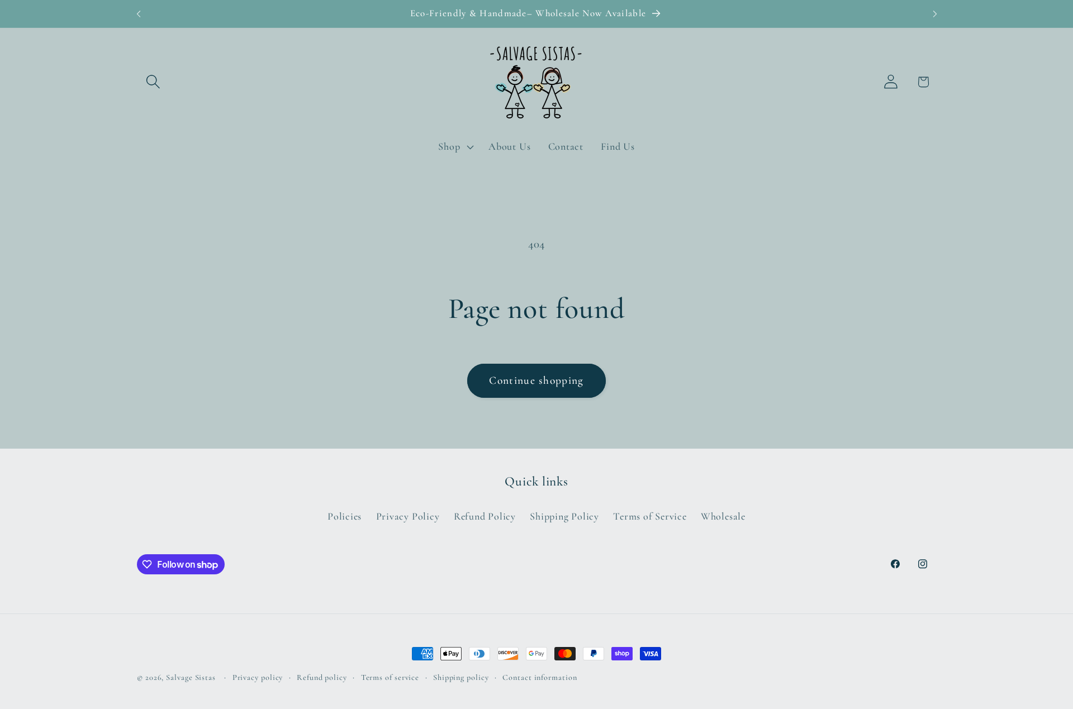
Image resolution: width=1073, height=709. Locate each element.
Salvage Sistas (191, 677)
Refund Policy (485, 516)
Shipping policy (461, 677)
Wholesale (723, 516)
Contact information (539, 677)
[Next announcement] (935, 13)
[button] (153, 82)
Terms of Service (649, 516)
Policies (344, 516)
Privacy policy (257, 677)
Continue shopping (536, 380)
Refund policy (322, 677)
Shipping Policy (564, 516)
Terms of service (390, 677)
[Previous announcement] (138, 13)
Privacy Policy (408, 516)
